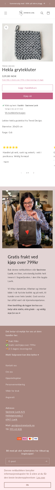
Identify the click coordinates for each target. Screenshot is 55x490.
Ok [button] (27, 485)
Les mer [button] (41, 477)
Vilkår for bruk (12, 391)
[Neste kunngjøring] (50, 4)
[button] (6, 13)
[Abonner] (46, 461)
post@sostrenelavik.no (23, 425)
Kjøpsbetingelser (13, 378)
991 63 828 (16, 429)
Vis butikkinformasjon (15, 113)
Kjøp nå (28, 96)
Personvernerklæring (15, 384)
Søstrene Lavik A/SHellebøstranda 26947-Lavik (15, 415)
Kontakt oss (11, 365)
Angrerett (10, 397)
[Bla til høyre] (34, 173)
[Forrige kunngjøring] (5, 4)
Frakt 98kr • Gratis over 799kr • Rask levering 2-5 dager (23, 80)
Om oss (9, 372)
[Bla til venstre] (21, 173)
